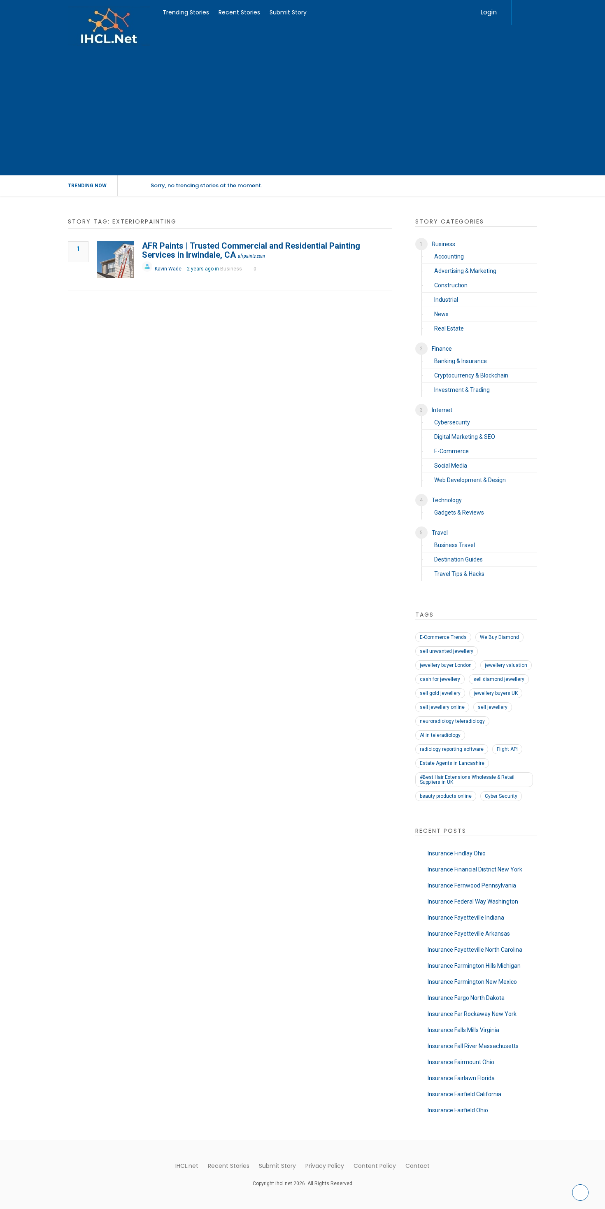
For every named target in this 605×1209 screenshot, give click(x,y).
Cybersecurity (452, 422)
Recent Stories (239, 12)
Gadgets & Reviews (459, 512)
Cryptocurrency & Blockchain (471, 375)
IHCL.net (186, 1166)
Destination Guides (458, 559)
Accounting (449, 256)
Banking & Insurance (460, 361)
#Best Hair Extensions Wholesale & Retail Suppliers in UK (467, 779)
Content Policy (375, 1166)
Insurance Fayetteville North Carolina (475, 949)
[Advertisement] (302, 113)
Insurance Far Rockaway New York (472, 1014)
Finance (442, 348)
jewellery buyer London (446, 665)
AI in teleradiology (440, 735)
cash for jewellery (440, 679)
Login (488, 12)
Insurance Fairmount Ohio (461, 1062)
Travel (440, 532)
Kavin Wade (168, 269)
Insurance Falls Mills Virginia (463, 1030)
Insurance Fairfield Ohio (458, 1110)
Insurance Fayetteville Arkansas (469, 933)
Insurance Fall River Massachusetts (473, 1046)
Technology (447, 500)
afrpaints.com (251, 256)
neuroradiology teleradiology (452, 721)
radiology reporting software (452, 749)
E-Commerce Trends (443, 637)
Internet (442, 410)
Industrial (446, 299)
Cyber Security (501, 796)
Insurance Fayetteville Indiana (466, 917)
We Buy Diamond (499, 637)
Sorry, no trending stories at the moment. (206, 185)
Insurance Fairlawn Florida (461, 1078)
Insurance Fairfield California (464, 1094)
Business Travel (454, 545)
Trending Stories (186, 12)
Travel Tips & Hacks (459, 574)
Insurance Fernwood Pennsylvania (472, 885)
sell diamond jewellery (498, 679)
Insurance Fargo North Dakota (466, 998)
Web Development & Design (470, 480)
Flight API (507, 749)
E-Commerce (451, 451)
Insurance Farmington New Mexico (472, 981)
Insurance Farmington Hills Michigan (474, 965)
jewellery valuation (506, 665)
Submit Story (288, 12)
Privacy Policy (324, 1166)
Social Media (450, 465)
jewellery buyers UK (496, 693)
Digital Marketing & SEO (464, 436)
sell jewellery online (442, 707)
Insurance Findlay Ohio (457, 853)
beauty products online (446, 796)
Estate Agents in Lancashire (452, 763)
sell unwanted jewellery (446, 651)
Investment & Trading (462, 390)
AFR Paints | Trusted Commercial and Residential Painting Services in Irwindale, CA (251, 250)
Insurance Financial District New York (475, 869)
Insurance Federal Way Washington (473, 901)
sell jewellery (492, 707)
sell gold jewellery (440, 693)
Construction (451, 285)
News (441, 314)
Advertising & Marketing (465, 271)
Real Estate (449, 328)
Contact (417, 1166)
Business (231, 269)
